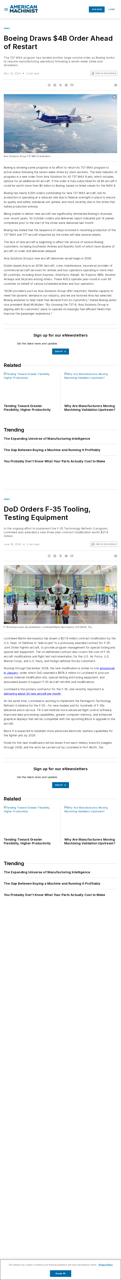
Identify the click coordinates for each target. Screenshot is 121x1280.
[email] (71, 85)
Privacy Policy (106, 1265)
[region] (60, 1269)
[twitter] (60, 85)
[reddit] (66, 85)
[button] (6, 9)
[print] (115, 85)
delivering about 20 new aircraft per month (32, 693)
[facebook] (49, 85)
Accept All (60, 1273)
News (7, 28)
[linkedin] (54, 85)
